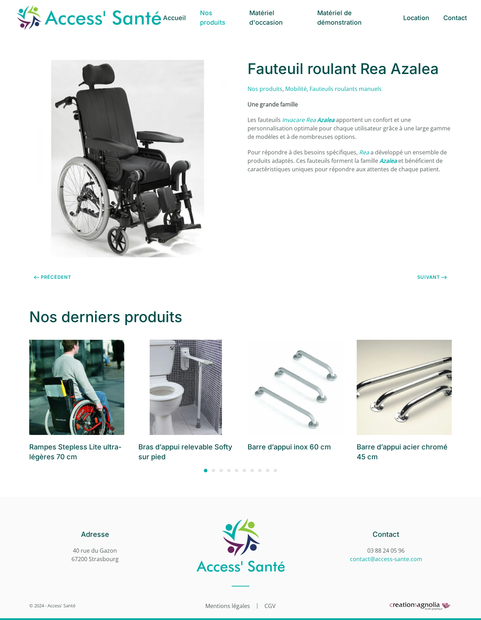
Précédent (56, 277)
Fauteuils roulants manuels (346, 89)
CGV (270, 606)
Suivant (428, 277)
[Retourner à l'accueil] (88, 18)
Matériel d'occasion (266, 17)
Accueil (174, 18)
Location (416, 18)
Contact (455, 18)
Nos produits (212, 17)
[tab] (205, 470)
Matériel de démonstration (339, 17)
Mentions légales (227, 606)
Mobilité (296, 89)
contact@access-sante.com (386, 559)
